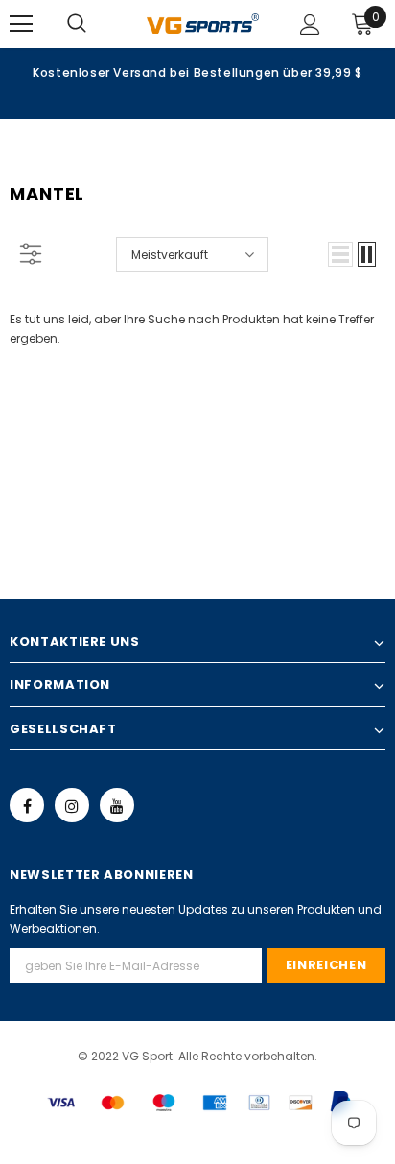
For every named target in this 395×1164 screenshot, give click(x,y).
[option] (197, 72)
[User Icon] (310, 24)
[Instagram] (72, 805)
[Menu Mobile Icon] (21, 24)
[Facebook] (27, 805)
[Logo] (203, 23)
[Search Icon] (96, 24)
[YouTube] (117, 805)
